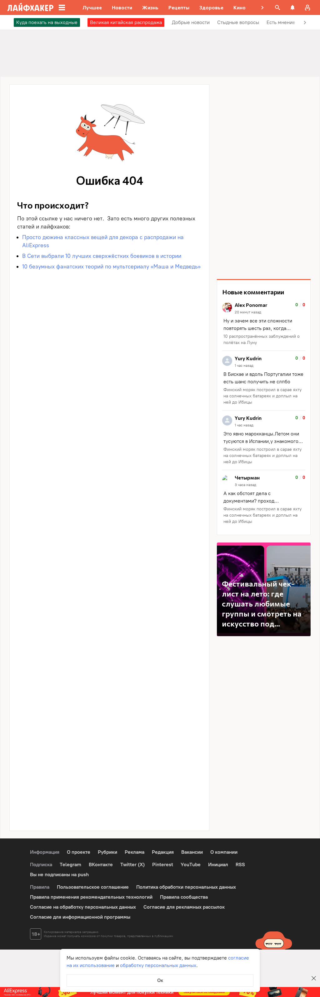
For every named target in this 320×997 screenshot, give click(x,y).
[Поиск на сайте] (277, 7)
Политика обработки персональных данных (186, 887)
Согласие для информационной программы (80, 917)
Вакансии (192, 852)
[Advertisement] (264, 178)
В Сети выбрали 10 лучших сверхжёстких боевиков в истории (101, 256)
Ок (160, 980)
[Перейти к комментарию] (263, 324)
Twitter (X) (132, 864)
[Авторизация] (307, 7)
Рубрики (107, 852)
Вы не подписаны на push (59, 874)
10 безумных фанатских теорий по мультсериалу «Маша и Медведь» (111, 266)
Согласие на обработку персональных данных (83, 907)
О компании (224, 852)
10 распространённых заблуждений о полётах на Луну (261, 339)
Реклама (134, 852)
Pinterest (162, 864)
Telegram (70, 864)
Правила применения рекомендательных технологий (91, 897)
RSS (240, 864)
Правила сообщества (184, 897)
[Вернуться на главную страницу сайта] (30, 7)
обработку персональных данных (158, 965)
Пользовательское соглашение (93, 887)
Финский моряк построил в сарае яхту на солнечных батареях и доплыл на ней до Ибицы (262, 396)
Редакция (163, 852)
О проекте (78, 852)
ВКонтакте (101, 864)
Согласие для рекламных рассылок (184, 907)
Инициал (218, 864)
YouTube (191, 864)
